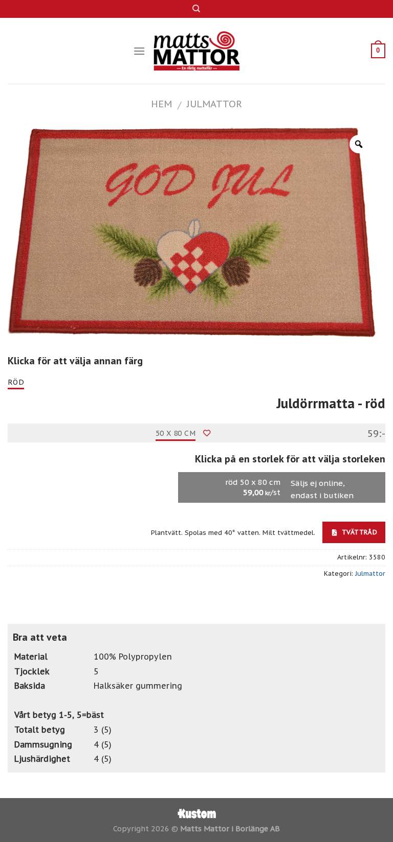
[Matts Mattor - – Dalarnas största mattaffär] (197, 51)
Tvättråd (358, 532)
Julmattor (214, 104)
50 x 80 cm (175, 433)
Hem (161, 104)
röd (16, 382)
